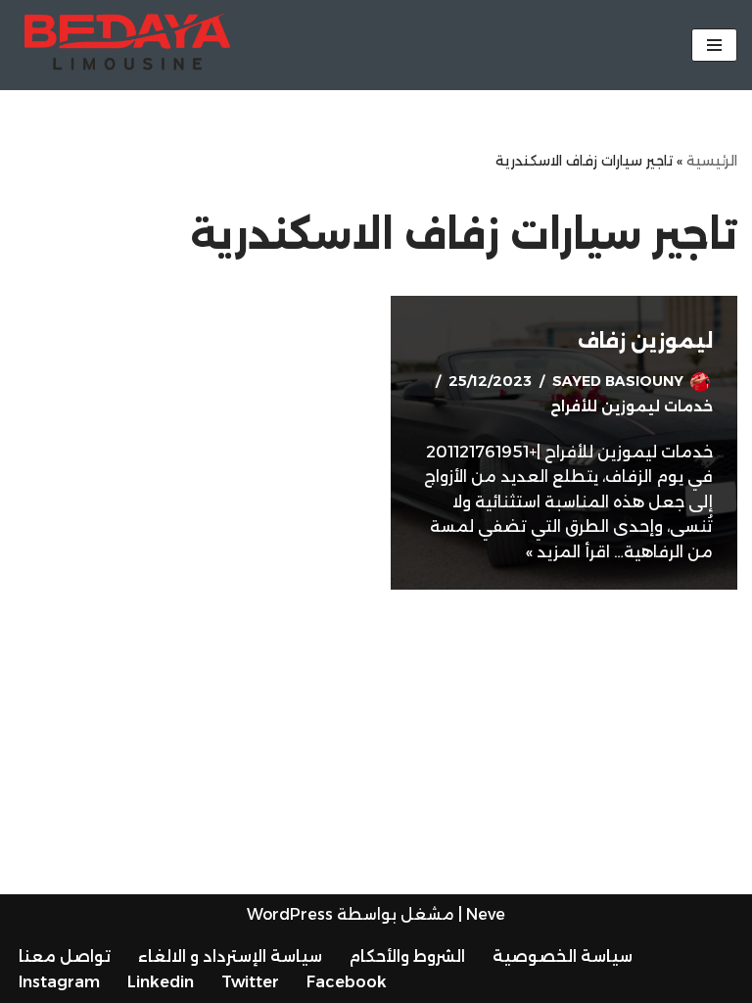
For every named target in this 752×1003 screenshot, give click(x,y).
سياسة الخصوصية (563, 956)
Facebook (346, 982)
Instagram (59, 982)
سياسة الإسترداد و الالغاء (230, 956)
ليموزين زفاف (645, 341)
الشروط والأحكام (407, 956)
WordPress (290, 914)
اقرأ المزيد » (568, 552)
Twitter (250, 982)
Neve (485, 914)
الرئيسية (711, 160)
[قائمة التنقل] (714, 45)
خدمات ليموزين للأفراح (631, 406)
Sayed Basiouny (617, 381)
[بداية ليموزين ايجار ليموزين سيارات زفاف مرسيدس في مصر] (127, 45)
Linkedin (160, 982)
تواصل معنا (65, 956)
